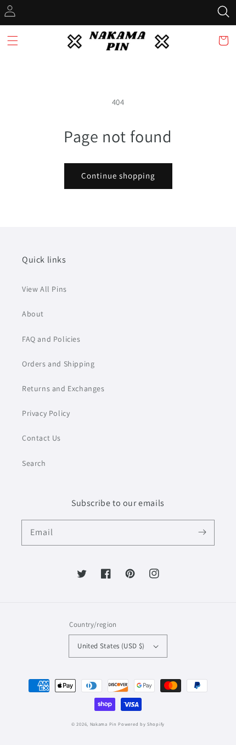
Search (34, 463)
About (33, 314)
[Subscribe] (202, 532)
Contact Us (41, 438)
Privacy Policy (46, 413)
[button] (13, 41)
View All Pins (44, 289)
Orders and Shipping (58, 364)
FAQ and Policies (51, 339)
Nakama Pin (103, 724)
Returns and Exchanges (63, 388)
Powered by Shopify (141, 724)
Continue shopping (118, 175)
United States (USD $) (110, 646)
